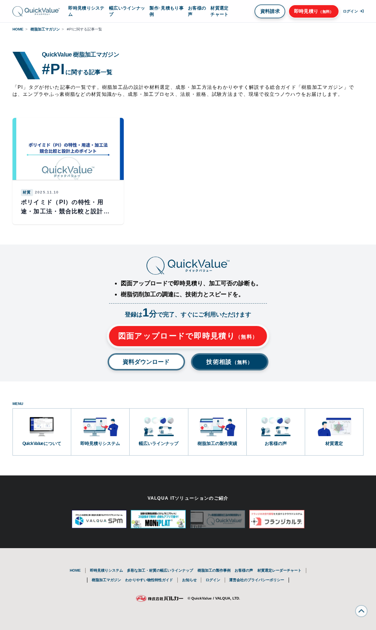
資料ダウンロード (146, 362)
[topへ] (361, 611)
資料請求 (270, 11)
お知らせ (189, 580)
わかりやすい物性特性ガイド (149, 580)
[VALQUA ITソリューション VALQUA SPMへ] (99, 519)
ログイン (213, 580)
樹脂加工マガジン (45, 29)
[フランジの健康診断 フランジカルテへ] (276, 519)
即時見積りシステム (86, 11)
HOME (18, 29)
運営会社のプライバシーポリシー (256, 580)
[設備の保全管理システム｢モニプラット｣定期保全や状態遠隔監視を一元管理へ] (158, 519)
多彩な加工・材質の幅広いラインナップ (160, 570)
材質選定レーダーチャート (279, 570)
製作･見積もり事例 (166, 11)
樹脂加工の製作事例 (214, 570)
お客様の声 (197, 11)
